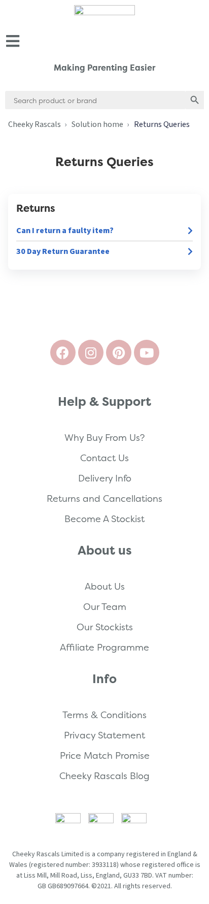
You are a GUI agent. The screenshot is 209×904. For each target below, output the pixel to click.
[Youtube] (146, 352)
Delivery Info (104, 478)
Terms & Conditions (104, 714)
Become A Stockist (104, 518)
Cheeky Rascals (34, 124)
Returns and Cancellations (104, 498)
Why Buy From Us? (104, 437)
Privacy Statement (104, 735)
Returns (35, 208)
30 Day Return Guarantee (63, 251)
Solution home (97, 124)
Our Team (104, 606)
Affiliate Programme (104, 647)
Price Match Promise (105, 755)
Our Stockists (105, 627)
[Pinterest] (118, 352)
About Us (105, 586)
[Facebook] (63, 352)
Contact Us (104, 457)
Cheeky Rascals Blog (104, 775)
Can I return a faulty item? (65, 230)
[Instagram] (90, 352)
